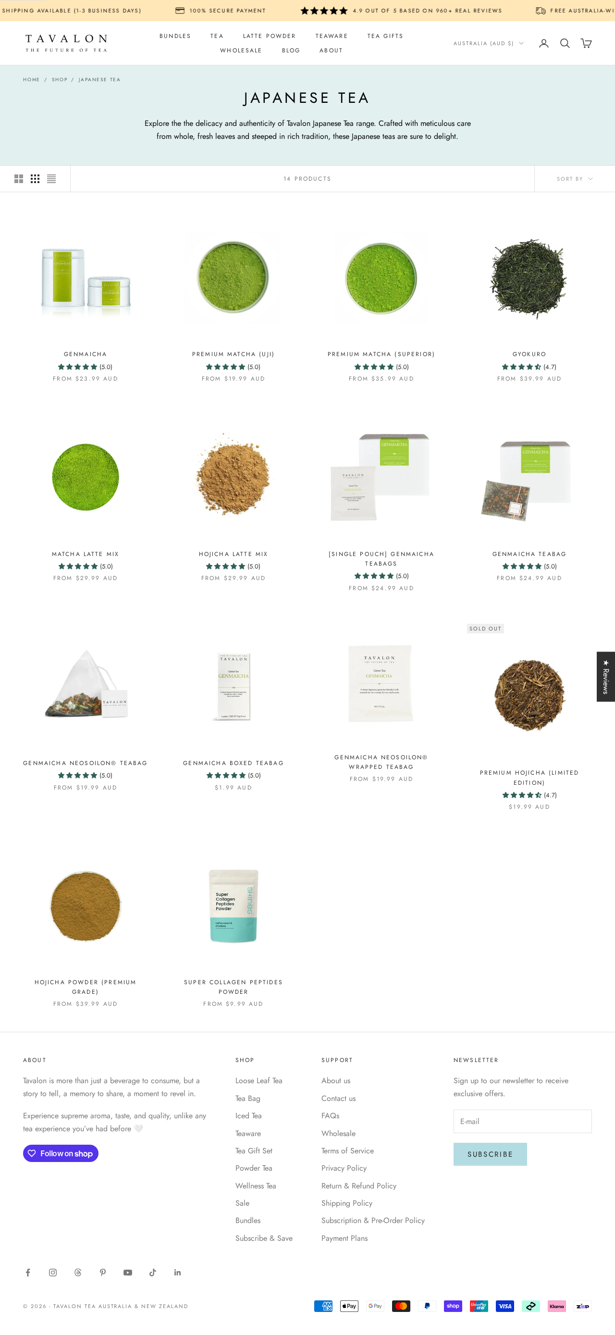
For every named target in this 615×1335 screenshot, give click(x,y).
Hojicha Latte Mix (234, 554)
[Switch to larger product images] (18, 179)
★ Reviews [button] (606, 676)
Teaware (332, 36)
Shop (59, 79)
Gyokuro (529, 354)
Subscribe (490, 1154)
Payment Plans (344, 1238)
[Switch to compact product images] (51, 179)
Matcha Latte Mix (86, 554)
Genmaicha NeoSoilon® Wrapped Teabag (381, 762)
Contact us (338, 1098)
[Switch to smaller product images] (35, 179)
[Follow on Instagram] (53, 1272)
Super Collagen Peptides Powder (233, 987)
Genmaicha (85, 354)
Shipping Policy (346, 1203)
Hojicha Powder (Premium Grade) (86, 987)
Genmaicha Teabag (529, 554)
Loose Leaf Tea (259, 1080)
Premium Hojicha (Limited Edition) (529, 777)
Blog (291, 50)
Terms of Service (347, 1150)
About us (335, 1080)
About (331, 50)
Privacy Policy (344, 1168)
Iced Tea (248, 1115)
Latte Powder (269, 36)
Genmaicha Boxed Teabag (233, 763)
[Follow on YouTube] (128, 1272)
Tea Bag (247, 1098)
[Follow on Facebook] (28, 1272)
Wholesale (241, 50)
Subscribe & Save (264, 1238)
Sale (242, 1203)
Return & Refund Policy (358, 1185)
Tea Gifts (386, 36)
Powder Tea (253, 1168)
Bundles (175, 36)
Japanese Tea (100, 79)
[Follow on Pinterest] (103, 1272)
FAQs (330, 1115)
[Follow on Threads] (78, 1272)
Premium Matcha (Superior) (381, 354)
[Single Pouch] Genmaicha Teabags (381, 559)
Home (31, 79)
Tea (216, 36)
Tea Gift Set (253, 1150)
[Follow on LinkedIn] (178, 1272)
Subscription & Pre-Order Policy (373, 1220)
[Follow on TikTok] (153, 1272)
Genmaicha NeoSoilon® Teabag (85, 763)
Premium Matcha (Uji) (233, 354)
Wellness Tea (255, 1185)
